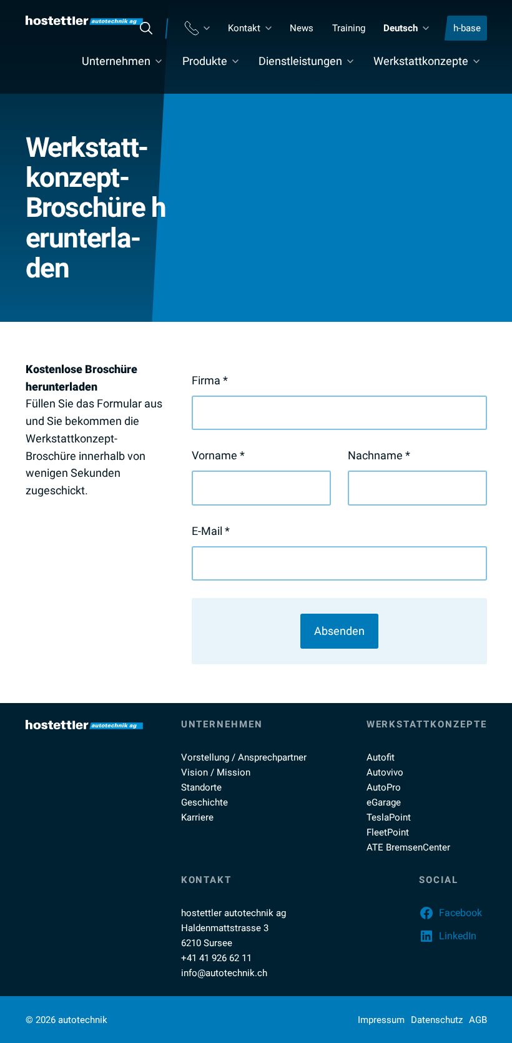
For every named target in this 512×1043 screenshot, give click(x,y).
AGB (478, 1020)
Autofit (381, 757)
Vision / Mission (215, 772)
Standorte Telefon (196, 28)
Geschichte (204, 802)
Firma (210, 380)
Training (348, 28)
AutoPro (384, 787)
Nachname (379, 455)
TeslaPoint (389, 817)
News (301, 28)
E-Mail (211, 530)
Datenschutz (437, 1020)
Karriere (197, 817)
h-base (467, 28)
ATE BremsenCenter (408, 847)
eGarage (384, 802)
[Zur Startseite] (84, 20)
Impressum (381, 1020)
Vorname (218, 455)
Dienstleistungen (300, 60)
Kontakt (244, 28)
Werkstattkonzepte (420, 60)
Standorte (201, 787)
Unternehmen (116, 60)
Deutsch (400, 28)
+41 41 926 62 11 (216, 958)
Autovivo (385, 772)
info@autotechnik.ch (224, 973)
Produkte (204, 60)
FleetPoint (388, 832)
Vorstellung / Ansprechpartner (244, 757)
